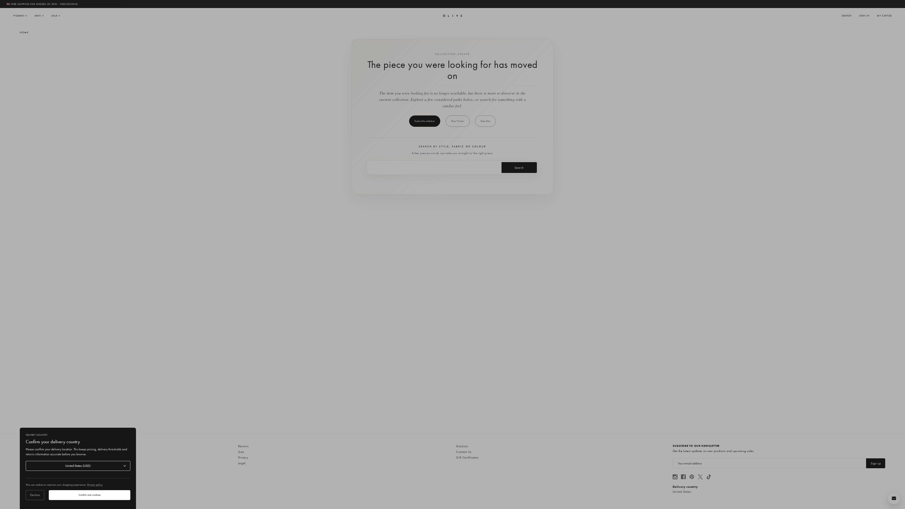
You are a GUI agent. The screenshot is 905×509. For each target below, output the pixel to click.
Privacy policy (95, 485)
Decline (35, 495)
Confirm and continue (89, 495)
